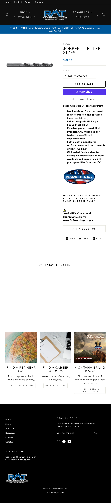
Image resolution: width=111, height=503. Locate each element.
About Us (9, 428)
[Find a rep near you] (21, 347)
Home (66, 43)
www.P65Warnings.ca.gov (78, 220)
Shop (24, 12)
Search (8, 424)
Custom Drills (25, 17)
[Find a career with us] (55, 347)
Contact (18, 2)
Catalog (39, 2)
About (8, 2)
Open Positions (55, 386)
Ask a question (84, 229)
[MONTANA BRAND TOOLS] (90, 347)
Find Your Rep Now (21, 386)
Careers (28, 2)
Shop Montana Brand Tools (90, 390)
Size (66, 70)
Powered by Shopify (55, 493)
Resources (81, 12)
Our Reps (82, 17)
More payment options (84, 99)
